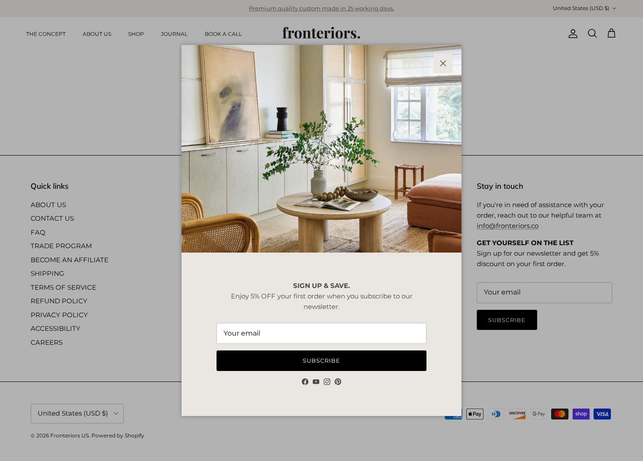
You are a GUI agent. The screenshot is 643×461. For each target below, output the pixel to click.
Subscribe (321, 360)
